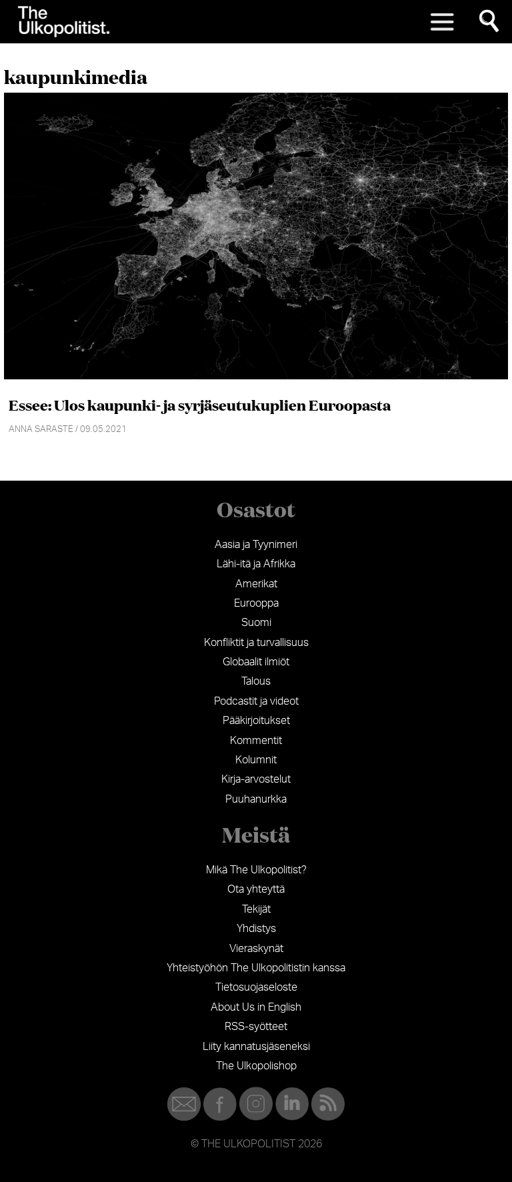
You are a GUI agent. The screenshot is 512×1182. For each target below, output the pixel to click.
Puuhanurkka (256, 799)
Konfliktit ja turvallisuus (256, 642)
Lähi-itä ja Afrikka (256, 564)
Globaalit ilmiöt (256, 662)
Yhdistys (256, 928)
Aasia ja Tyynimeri (256, 544)
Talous (256, 681)
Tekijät (256, 909)
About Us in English (256, 1007)
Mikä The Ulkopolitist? (256, 870)
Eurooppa (256, 603)
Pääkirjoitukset (256, 720)
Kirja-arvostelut (256, 779)
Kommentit (256, 740)
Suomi (256, 622)
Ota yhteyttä (256, 889)
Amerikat (256, 584)
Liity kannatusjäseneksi (256, 1046)
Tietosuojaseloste (256, 987)
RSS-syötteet (256, 1026)
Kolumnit (256, 760)
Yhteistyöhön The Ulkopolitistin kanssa (256, 968)
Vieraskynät (256, 948)
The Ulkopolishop (256, 1066)
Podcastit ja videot (256, 701)
